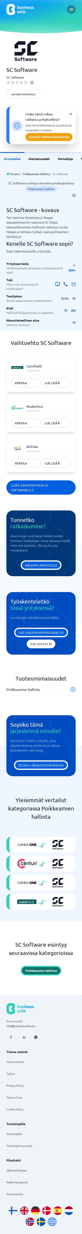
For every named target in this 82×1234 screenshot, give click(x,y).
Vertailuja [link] (65, 159)
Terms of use (14, 1097)
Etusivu (15, 174)
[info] (31, 82)
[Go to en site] (52, 1221)
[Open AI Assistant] (35, 1037)
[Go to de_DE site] (35, 1210)
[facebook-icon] (10, 1037)
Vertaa (21, 383)
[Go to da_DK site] (46, 1210)
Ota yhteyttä (41, 644)
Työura (10, 1073)
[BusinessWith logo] (20, 9)
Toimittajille (14, 1134)
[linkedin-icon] (24, 1037)
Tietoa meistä (15, 1062)
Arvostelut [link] (12, 159)
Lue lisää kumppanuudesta (41, 632)
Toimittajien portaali (19, 1145)
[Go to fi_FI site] (13, 1210)
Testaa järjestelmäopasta (41, 765)
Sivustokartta (14, 1194)
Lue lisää (52, 383)
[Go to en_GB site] (24, 1210)
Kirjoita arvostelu (23, 94)
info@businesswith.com (20, 1026)
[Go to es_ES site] (57, 1210)
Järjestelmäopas (16, 1170)
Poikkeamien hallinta (36, 174)
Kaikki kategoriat (17, 1182)
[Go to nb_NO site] (29, 1221)
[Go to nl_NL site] (68, 1210)
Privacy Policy (15, 1085)
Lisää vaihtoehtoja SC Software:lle (30, 487)
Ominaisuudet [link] (39, 159)
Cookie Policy (14, 1109)
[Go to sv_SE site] (41, 1221)
